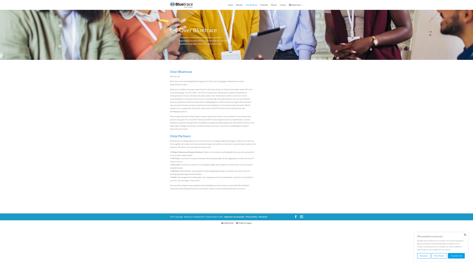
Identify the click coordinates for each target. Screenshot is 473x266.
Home (230, 5)
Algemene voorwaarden (234, 217)
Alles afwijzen (439, 256)
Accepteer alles (456, 256)
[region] (441, 246)
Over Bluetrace (251, 5)
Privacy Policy (251, 217)
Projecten (264, 5)
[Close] (465, 234)
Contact (283, 5)
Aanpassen (424, 256)
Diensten (239, 5)
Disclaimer (263, 217)
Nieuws (274, 5)
